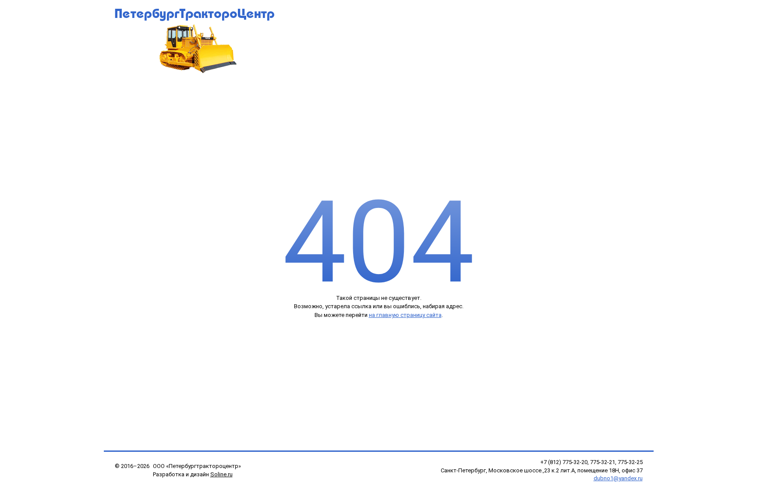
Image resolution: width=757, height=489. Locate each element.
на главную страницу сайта (405, 315)
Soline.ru (221, 474)
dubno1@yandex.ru (618, 478)
